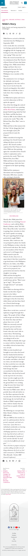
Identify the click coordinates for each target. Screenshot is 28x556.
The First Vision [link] (10, 110)
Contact (20, 10)
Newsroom (4, 7)
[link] (3, 460)
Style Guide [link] (8, 494)
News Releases (4, 10)
